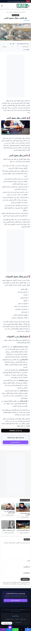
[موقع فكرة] (22, 6)
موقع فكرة (22, 609)
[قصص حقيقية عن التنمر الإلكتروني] (23, 507)
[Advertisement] (15, 76)
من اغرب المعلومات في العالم (8, 530)
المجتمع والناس (16, 12)
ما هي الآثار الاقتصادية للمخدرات (23, 530)
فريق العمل (18, 622)
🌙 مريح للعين (5, 46)
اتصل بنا (17, 619)
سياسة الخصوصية (9, 619)
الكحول (21, 159)
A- (12, 46)
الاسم (28, 560)
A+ (17, 46)
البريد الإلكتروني (26, 566)
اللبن (26, 138)
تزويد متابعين (23, 619)
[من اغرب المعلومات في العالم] (8, 524)
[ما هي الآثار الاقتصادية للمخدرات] (23, 524)
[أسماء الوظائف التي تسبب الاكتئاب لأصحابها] (8, 506)
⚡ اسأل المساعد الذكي (15, 442)
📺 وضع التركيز (26, 49)
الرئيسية (22, 12)
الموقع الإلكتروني (26, 572)
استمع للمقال (25, 46)
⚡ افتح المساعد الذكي (15, 600)
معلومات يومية (9, 12)
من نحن (12, 622)
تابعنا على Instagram (15, 430)
